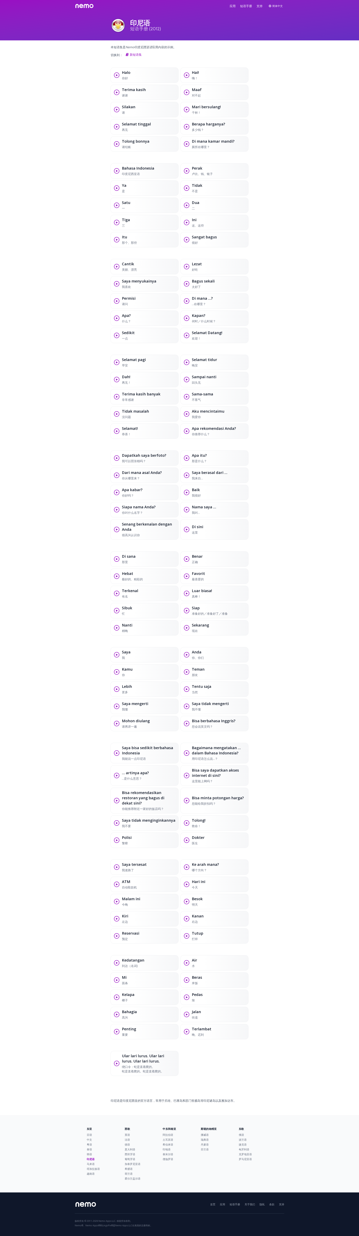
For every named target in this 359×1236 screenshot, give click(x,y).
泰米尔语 (168, 1154)
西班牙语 (130, 1154)
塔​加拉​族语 (93, 1169)
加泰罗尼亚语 (132, 1164)
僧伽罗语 (168, 1159)
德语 (127, 1144)
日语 (89, 1135)
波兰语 (243, 1139)
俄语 (241, 1135)
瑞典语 (205, 1139)
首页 (212, 1204)
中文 (89, 1139)
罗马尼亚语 (245, 1159)
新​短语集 (136, 55)
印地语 (167, 1149)
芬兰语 (205, 1149)
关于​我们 (250, 1204)
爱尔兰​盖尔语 (132, 1178)
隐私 (262, 1204)
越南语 (91, 1173)
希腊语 (129, 1169)
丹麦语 (205, 1144)
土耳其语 (168, 1139)
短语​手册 (246, 6)
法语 (127, 1139)
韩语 (89, 1154)
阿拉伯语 (168, 1135)
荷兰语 (129, 1173)
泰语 (89, 1149)
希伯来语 (168, 1144)
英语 (127, 1135)
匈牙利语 (244, 1149)
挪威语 (205, 1135)
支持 (260, 6)
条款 (271, 1204)
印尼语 (91, 1159)
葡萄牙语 (130, 1159)
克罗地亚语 (245, 1154)
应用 (233, 6)
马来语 (91, 1164)
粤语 (89, 1144)
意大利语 (130, 1149)
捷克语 (243, 1144)
